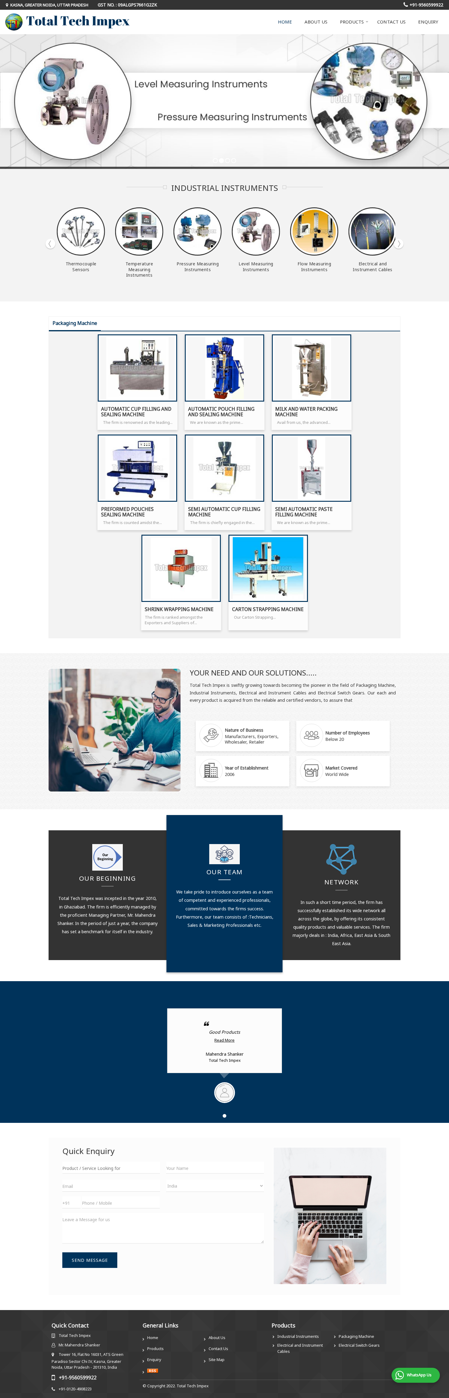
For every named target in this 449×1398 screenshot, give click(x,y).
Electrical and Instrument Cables (372, 266)
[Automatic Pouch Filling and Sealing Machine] (224, 368)
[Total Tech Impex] (67, 22)
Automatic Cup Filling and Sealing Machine (136, 412)
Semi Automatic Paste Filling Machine (304, 512)
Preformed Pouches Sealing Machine (127, 512)
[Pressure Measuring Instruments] (197, 231)
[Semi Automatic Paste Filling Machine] (311, 468)
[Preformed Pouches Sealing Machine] (137, 468)
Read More (224, 1040)
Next (398, 244)
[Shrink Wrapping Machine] (181, 568)
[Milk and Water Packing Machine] (311, 368)
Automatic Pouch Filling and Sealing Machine (221, 412)
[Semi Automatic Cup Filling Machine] (224, 468)
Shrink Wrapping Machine (179, 609)
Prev (50, 244)
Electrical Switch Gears (359, 1345)
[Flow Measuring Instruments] (314, 231)
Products (352, 22)
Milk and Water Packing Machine (306, 412)
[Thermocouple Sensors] (81, 231)
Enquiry (428, 22)
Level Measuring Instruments (256, 266)
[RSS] (152, 1370)
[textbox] (111, 1168)
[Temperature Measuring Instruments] (139, 231)
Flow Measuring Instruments (314, 266)
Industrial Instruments (298, 1336)
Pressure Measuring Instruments (198, 266)
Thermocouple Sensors (81, 266)
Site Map (216, 1359)
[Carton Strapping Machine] (268, 568)
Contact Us (391, 22)
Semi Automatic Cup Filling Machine (224, 512)
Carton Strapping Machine (268, 609)
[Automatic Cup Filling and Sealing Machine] (137, 368)
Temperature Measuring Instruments (139, 269)
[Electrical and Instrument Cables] (372, 231)
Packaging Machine (356, 1336)
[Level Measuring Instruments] (256, 231)
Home (285, 22)
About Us (316, 22)
